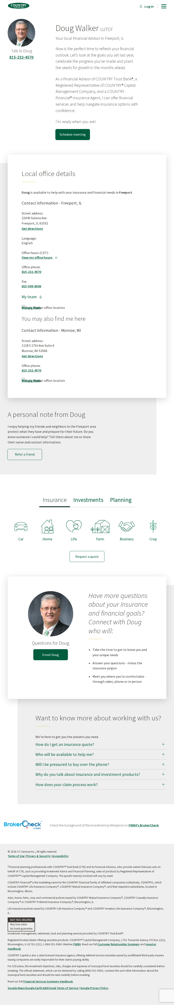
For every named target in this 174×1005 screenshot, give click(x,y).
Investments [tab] (88, 500)
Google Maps (31, 380)
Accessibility (60, 856)
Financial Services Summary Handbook (48, 981)
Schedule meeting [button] (73, 134)
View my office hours (40, 257)
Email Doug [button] (50, 655)
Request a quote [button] (87, 556)
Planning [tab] (121, 500)
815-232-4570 (21, 57)
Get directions (32, 228)
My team (32, 296)
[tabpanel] (87, 537)
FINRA (77, 944)
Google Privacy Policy (94, 988)
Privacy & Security (38, 856)
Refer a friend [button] (25, 454)
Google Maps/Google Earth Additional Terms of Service (43, 988)
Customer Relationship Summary (119, 944)
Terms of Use (16, 856)
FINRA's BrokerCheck (144, 825)
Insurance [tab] (55, 500)
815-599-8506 (31, 286)
